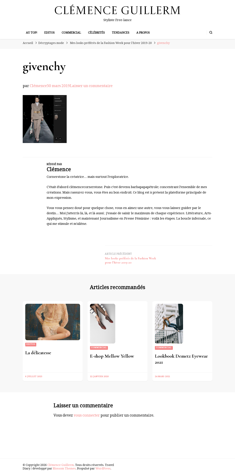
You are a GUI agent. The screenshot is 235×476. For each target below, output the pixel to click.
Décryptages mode (51, 43)
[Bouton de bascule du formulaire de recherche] (210, 32)
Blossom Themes (64, 469)
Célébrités (96, 33)
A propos (143, 33)
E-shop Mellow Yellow (112, 356)
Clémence (38, 86)
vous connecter (87, 416)
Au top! (31, 33)
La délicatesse (38, 353)
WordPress (103, 469)
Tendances (120, 33)
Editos (49, 33)
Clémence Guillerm (117, 11)
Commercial (71, 33)
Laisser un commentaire (91, 86)
